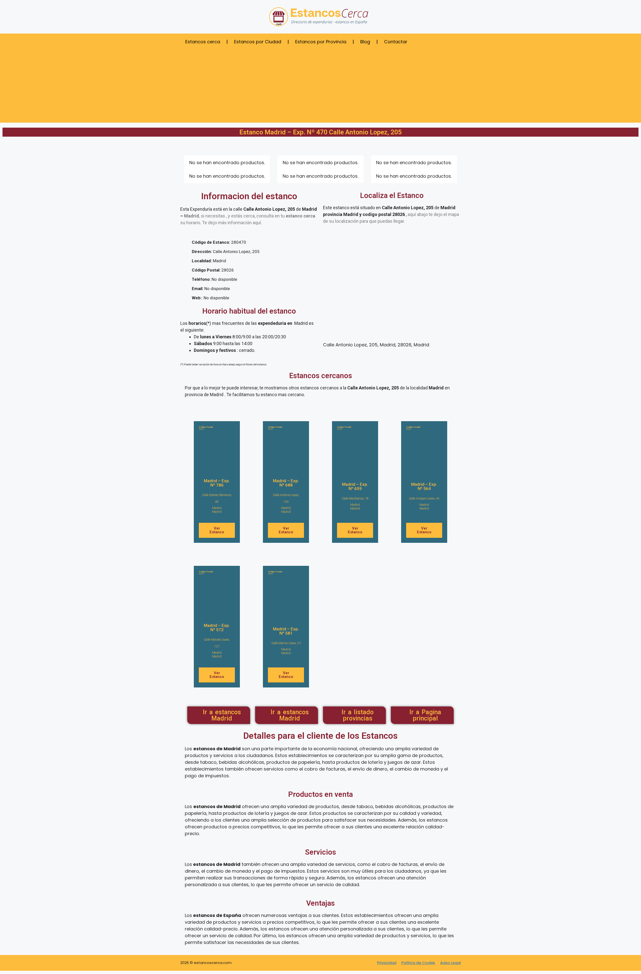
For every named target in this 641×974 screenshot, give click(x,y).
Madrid (217, 508)
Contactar (395, 42)
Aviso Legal (450, 962)
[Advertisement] (320, 88)
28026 (206, 428)
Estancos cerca (202, 42)
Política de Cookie (418, 962)
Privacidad (386, 962)
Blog (365, 42)
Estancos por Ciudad (257, 42)
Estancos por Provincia (320, 42)
